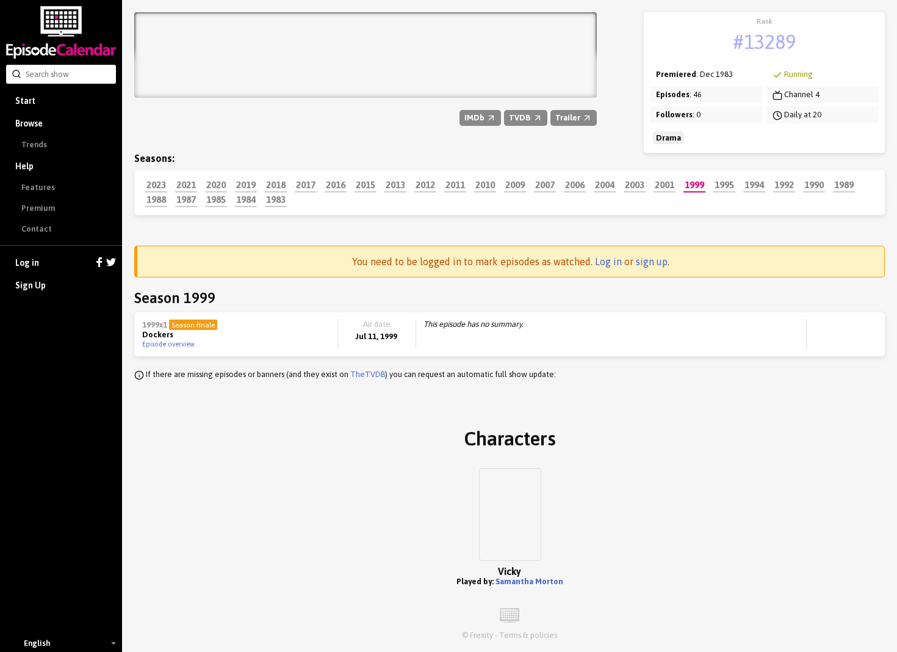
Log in (27, 263)
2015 (365, 184)
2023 (156, 184)
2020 (216, 184)
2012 (425, 184)
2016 (335, 184)
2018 (276, 184)
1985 (216, 199)
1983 (276, 199)
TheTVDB (367, 374)
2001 (664, 184)
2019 (246, 184)
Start (25, 101)
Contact (36, 228)
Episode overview (168, 344)
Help (24, 166)
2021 (186, 184)
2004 (604, 184)
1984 (246, 199)
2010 (485, 184)
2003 (634, 184)
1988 (156, 199)
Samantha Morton (529, 581)
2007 (545, 184)
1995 (724, 184)
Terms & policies (528, 635)
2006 (575, 184)
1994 (754, 184)
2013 (395, 184)
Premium (38, 208)
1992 (784, 184)
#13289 (764, 42)
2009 (515, 184)
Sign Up (30, 285)
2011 (455, 184)
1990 (814, 184)
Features (38, 187)
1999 (694, 184)
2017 (305, 184)
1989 (844, 184)
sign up (652, 261)
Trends (34, 144)
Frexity (481, 635)
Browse (29, 123)
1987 (186, 199)
